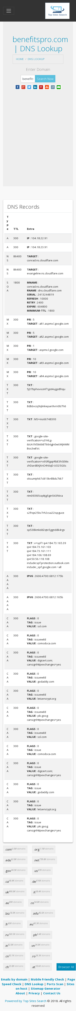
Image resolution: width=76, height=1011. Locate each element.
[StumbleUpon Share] (46, 87)
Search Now (45, 79)
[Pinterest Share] (41, 87)
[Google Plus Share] (23, 87)
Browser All (66, 967)
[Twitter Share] (29, 87)
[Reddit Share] (52, 87)
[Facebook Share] (17, 87)
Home (20, 59)
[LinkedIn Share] (35, 87)
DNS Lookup (36, 59)
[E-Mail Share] (58, 87)
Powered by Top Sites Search (25, 1001)
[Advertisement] (38, 133)
